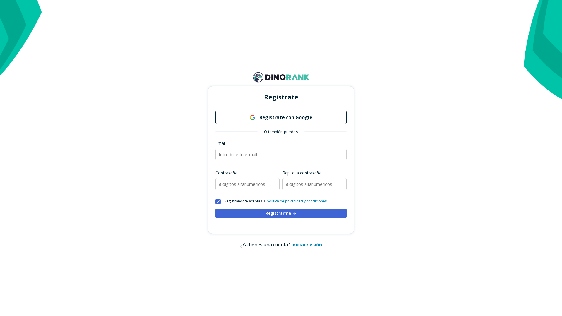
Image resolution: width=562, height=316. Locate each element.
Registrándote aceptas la (276, 201)
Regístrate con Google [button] (285, 117)
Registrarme (278, 213)
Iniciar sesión (306, 244)
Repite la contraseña (301, 173)
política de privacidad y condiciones (297, 201)
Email (220, 143)
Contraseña (226, 173)
